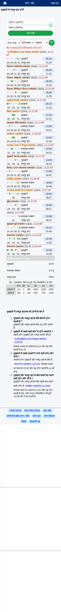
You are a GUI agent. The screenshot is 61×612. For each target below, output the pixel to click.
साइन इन (55, 3)
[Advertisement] (30, 455)
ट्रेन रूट (37, 416)
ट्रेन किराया (49, 416)
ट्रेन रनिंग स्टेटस (32, 410)
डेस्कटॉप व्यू (35, 421)
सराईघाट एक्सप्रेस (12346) (37, 385)
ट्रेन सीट (47, 410)
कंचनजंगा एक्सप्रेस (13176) (27, 364)
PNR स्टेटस (15, 410)
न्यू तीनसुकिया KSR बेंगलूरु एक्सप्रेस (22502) (30, 340)
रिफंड (23, 421)
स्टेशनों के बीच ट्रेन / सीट (18, 416)
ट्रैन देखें (30, 33)
